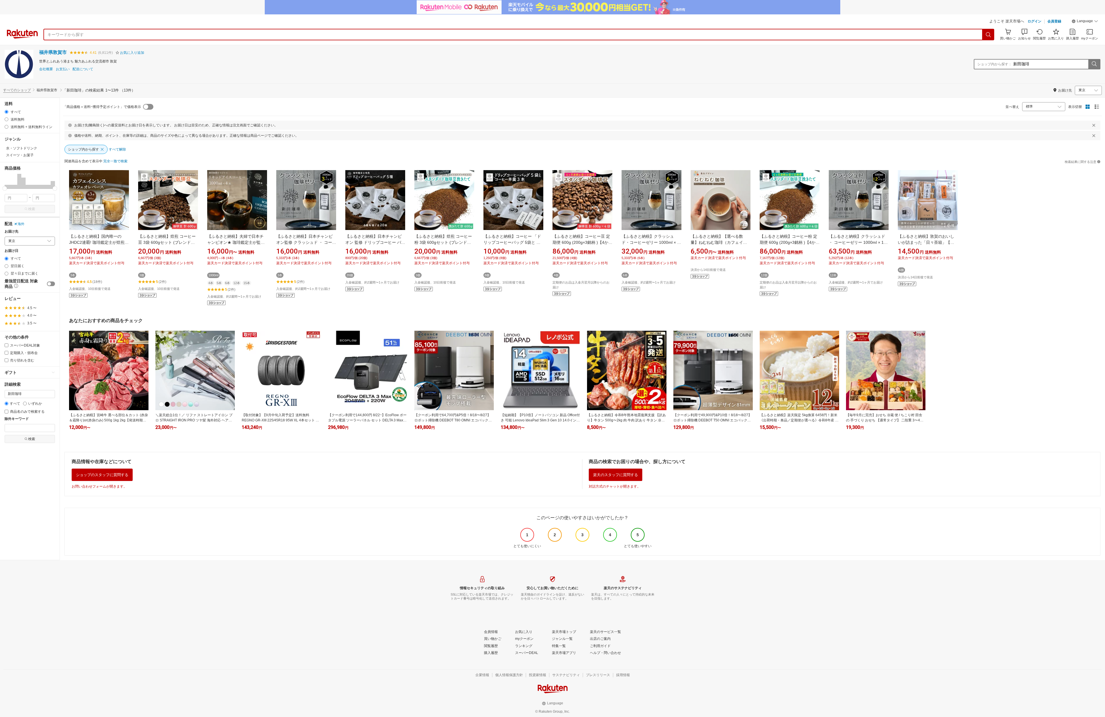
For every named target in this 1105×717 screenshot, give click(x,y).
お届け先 (11, 231)
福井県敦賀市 (53, 52)
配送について (83, 69)
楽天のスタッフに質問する (615, 475)
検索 (31, 209)
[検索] (988, 34)
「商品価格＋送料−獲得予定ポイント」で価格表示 (102, 107)
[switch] (51, 284)
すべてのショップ (17, 90)
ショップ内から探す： (994, 64)
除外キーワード (17, 419)
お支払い (63, 69)
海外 (21, 224)
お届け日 (11, 251)
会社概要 (46, 69)
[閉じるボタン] (1094, 125)
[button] (1085, 22)
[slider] (5, 188)
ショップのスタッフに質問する (102, 475)
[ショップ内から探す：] (1094, 64)
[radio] (6, 112)
